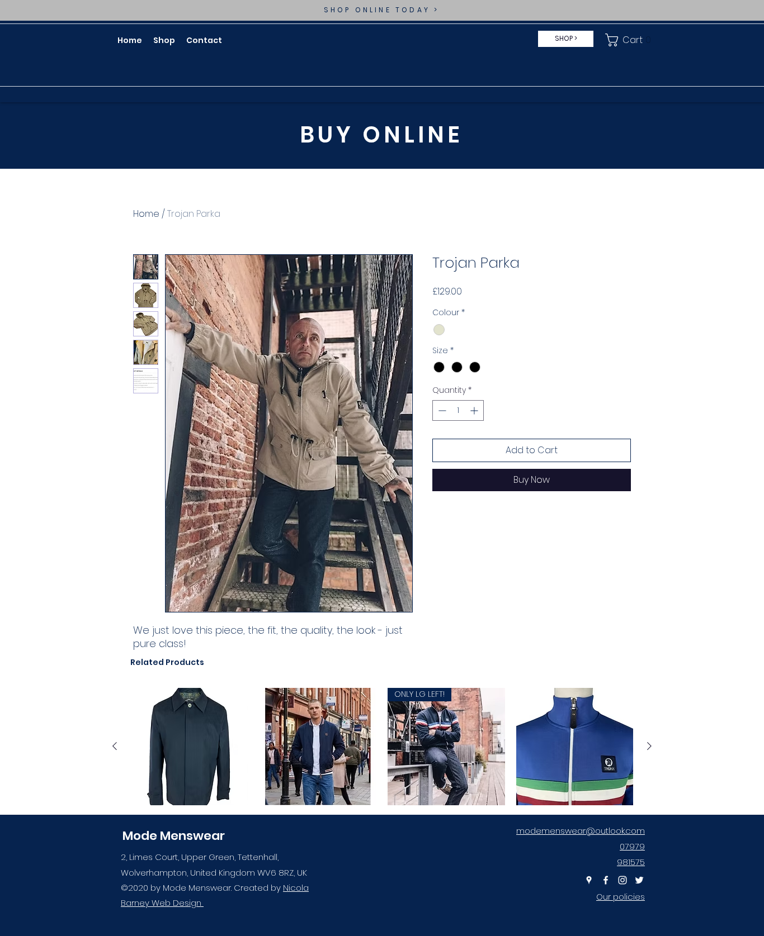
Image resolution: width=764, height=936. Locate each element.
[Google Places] (589, 880)
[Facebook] (605, 880)
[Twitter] (639, 880)
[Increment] (475, 410)
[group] (382, 746)
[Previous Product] (114, 746)
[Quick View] (189, 746)
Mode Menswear (173, 835)
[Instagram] (622, 880)
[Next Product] (649, 746)
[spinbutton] (458, 410)
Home (146, 213)
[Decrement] (441, 410)
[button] (630, 40)
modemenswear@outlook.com (580, 831)
